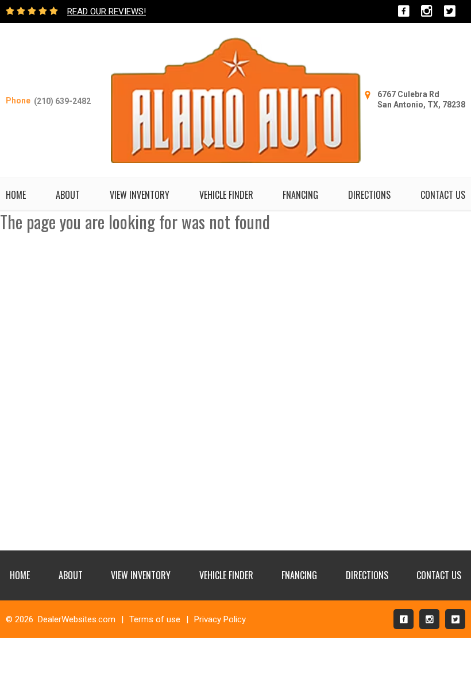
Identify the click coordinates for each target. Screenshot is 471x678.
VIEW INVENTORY (139, 195)
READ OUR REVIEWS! (106, 11)
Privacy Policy (220, 619)
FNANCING (300, 195)
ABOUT (68, 195)
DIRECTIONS (369, 195)
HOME (16, 195)
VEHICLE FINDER (226, 195)
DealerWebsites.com (76, 619)
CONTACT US (442, 195)
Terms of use (154, 619)
